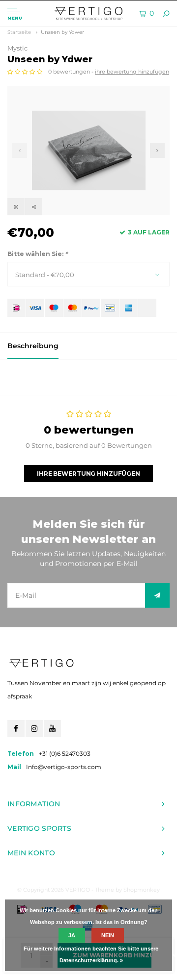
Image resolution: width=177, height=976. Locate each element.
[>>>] (157, 595)
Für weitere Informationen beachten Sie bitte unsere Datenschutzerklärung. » (91, 954)
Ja (71, 935)
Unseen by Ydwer (62, 32)
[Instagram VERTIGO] (34, 728)
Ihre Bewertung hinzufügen (88, 473)
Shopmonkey (141, 889)
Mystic (17, 48)
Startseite (19, 32)
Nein (107, 935)
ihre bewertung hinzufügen (132, 71)
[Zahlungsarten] (16, 308)
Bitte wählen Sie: (37, 253)
